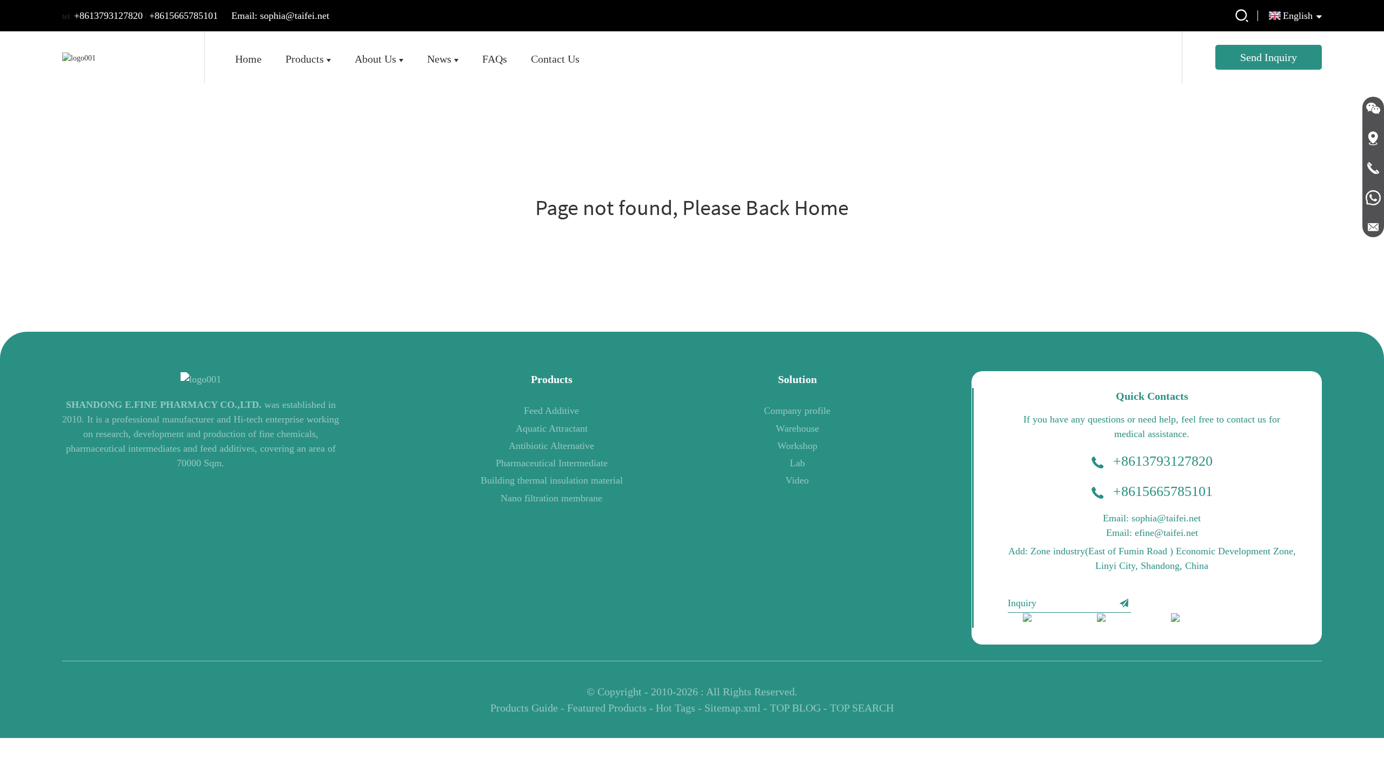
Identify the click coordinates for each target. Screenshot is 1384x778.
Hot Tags (675, 708)
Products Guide (524, 708)
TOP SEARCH (862, 708)
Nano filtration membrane (551, 498)
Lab (797, 463)
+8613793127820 (108, 15)
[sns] (1052, 620)
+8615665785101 (183, 15)
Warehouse (797, 428)
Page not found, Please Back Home (692, 207)
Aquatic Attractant (552, 428)
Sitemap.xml (732, 708)
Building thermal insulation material (552, 480)
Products (304, 59)
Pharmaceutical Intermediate (552, 463)
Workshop (797, 445)
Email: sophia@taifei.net (280, 15)
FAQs (494, 59)
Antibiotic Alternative (551, 445)
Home (248, 59)
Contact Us (555, 59)
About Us (375, 59)
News (439, 59)
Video (797, 480)
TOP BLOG (795, 708)
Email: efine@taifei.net (1152, 532)
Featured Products (607, 708)
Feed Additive (551, 410)
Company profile (797, 410)
